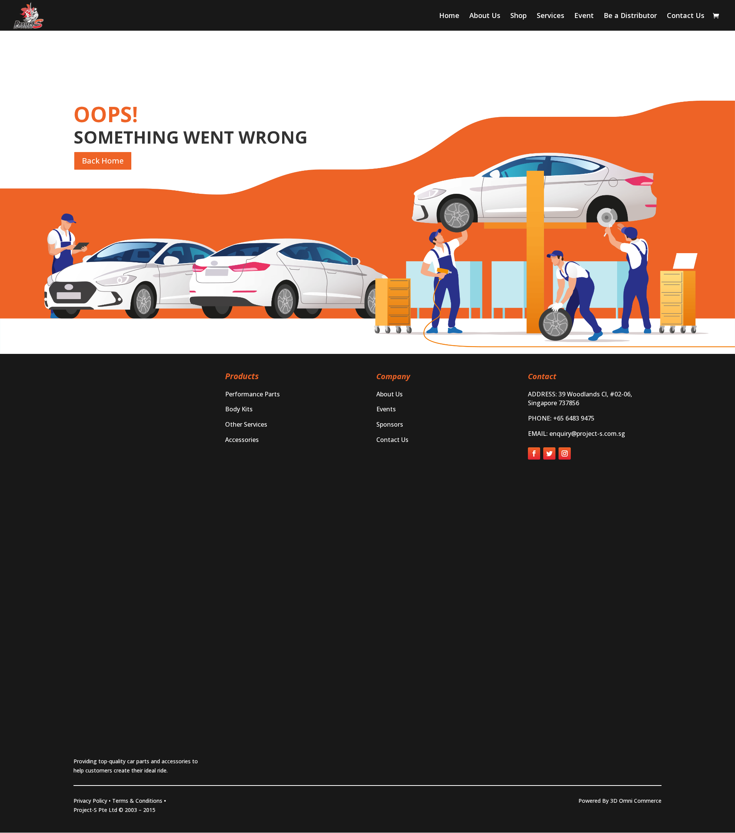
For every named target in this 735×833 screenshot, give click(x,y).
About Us (484, 16)
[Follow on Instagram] (565, 453)
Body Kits (239, 409)
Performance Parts (252, 394)
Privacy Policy (90, 800)
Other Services (246, 424)
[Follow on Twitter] (549, 453)
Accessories (242, 439)
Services (550, 16)
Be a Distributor (630, 16)
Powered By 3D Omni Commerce (620, 800)
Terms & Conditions (137, 800)
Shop (518, 16)
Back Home (103, 160)
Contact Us (685, 16)
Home (449, 16)
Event (584, 16)
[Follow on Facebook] (534, 453)
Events (386, 409)
